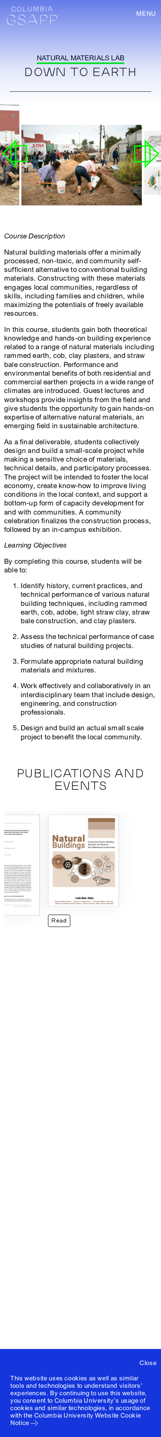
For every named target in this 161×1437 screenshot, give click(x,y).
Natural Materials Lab (80, 58)
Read (59, 920)
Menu (146, 13)
